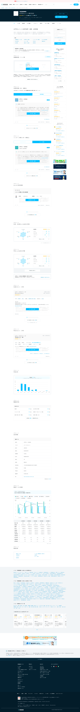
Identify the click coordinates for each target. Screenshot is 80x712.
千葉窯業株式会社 (54, 592)
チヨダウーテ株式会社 (25, 587)
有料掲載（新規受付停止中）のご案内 (45, 671)
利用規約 (26, 693)
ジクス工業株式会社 (24, 586)
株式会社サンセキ (25, 585)
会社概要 (22, 693)
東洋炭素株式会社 (49, 585)
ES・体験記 (25, 4)
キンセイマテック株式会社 (17, 573)
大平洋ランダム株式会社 (52, 586)
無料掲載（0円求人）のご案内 (44, 669)
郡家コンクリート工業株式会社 (24, 597)
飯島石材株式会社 (59, 596)
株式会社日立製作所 (59, 133)
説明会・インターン (16, 4)
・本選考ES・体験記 (26, 39)
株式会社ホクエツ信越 (54, 590)
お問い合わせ (30, 666)
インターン (35, 23)
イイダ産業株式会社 (52, 572)
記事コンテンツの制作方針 (21, 686)
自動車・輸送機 (20, 605)
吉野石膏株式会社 (46, 572)
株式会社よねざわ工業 (42, 592)
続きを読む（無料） (33, 113)
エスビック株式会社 (34, 590)
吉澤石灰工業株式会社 (41, 590)
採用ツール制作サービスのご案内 (44, 672)
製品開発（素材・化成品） (32, 298)
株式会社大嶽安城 (60, 592)
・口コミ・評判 (25, 41)
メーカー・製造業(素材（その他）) (26, 17)
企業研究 (53, 23)
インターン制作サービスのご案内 (44, 674)
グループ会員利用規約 (52, 693)
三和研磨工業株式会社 (46, 597)
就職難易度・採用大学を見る (45, 277)
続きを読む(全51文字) (33, 346)
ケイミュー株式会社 (32, 573)
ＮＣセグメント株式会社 (38, 597)
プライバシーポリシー (30, 693)
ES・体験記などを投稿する (62, 16)
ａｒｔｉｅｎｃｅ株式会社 (17, 592)
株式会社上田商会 (28, 590)
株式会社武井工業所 (22, 590)
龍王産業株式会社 (30, 586)
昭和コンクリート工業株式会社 (60, 572)
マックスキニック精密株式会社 (18, 596)
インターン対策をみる (58, 149)
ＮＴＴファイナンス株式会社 (60, 151)
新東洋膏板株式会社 (16, 597)
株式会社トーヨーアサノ (40, 587)
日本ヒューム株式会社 (26, 591)
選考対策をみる (62, 149)
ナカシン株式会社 (48, 592)
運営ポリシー (18, 693)
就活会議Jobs (40, 4)
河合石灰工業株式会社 (53, 573)
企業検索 (10, 4)
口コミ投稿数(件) (28, 15)
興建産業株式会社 (60, 590)
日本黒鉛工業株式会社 (26, 596)
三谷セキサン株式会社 (46, 573)
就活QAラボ (34, 4)
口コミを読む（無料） (32, 309)
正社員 (43, 298)
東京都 (34, 17)
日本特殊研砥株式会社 (60, 573)
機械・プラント (36, 605)
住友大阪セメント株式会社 (25, 573)
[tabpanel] (32, 110)
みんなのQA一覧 (20, 681)
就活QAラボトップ (20, 679)
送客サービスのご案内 (43, 677)
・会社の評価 (16, 41)
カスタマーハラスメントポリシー (59, 693)
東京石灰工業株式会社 (62, 591)
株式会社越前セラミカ (33, 596)
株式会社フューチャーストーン (41, 596)
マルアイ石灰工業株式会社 (17, 587)
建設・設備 (47, 605)
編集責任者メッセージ (21, 688)
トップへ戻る (40, 659)
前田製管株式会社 (16, 590)
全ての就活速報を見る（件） (32, 214)
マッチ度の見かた (48, 56)
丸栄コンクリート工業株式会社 (29, 572)
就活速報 (30, 4)
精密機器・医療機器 (30, 605)
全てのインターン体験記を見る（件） (32, 175)
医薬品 (44, 605)
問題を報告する (48, 169)
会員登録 (76, 4)
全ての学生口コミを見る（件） (32, 362)
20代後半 (19, 298)
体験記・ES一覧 (18, 553)
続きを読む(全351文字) (44, 110)
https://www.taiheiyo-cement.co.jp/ (29, 476)
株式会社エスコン (31, 597)
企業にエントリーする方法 (32, 669)
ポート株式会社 (52, 697)
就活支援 (21, 4)
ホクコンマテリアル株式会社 (38, 595)
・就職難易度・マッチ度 (18, 39)
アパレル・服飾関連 (58, 605)
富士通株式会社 (58, 139)
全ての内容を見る (46, 353)
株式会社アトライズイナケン (30, 595)
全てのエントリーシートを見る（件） (32, 128)
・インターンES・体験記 (36, 39)
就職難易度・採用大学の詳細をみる (32, 79)
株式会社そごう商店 (49, 596)
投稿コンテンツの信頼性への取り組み (23, 674)
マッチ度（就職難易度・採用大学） (39, 553)
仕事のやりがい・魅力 (19, 337)
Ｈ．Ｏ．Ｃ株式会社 (31, 585)
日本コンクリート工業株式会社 (38, 572)
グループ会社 (47, 693)
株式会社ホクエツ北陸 (46, 595)
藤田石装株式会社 (52, 597)
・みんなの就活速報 (44, 39)
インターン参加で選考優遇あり (23, 11)
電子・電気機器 (25, 605)
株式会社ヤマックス (39, 573)
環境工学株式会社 (55, 591)
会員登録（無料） (59, 43)
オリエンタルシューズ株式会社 (18, 585)
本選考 (41, 23)
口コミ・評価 (47, 23)
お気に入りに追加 (61, 13)
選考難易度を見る (32, 68)
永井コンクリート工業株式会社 (34, 592)
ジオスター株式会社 (47, 590)
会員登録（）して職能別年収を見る (32, 418)
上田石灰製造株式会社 (60, 595)
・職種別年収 (43, 41)
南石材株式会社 (23, 595)
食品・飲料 (15, 605)
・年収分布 (34, 41)
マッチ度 (18, 23)
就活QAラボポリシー (42, 693)
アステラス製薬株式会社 (59, 145)
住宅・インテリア (52, 605)
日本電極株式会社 (44, 585)
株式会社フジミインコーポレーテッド (19, 572)
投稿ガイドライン (20, 672)
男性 (22, 298)
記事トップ (19, 685)
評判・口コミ (57, 129)
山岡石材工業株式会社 (17, 595)
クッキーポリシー (36, 693)
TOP (14, 23)
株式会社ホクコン (59, 586)
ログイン (71, 4)
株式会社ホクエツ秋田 (53, 595)
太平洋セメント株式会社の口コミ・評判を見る (36, 353)
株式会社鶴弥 (46, 587)
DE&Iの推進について (20, 671)
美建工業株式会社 (16, 577)
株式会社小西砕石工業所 (17, 586)
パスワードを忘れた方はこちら (58, 37)
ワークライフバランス (19, 293)
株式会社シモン (50, 591)
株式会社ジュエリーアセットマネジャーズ (35, 591)
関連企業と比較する (32, 270)
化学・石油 (41, 605)
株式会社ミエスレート (59, 597)
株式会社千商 (54, 596)
